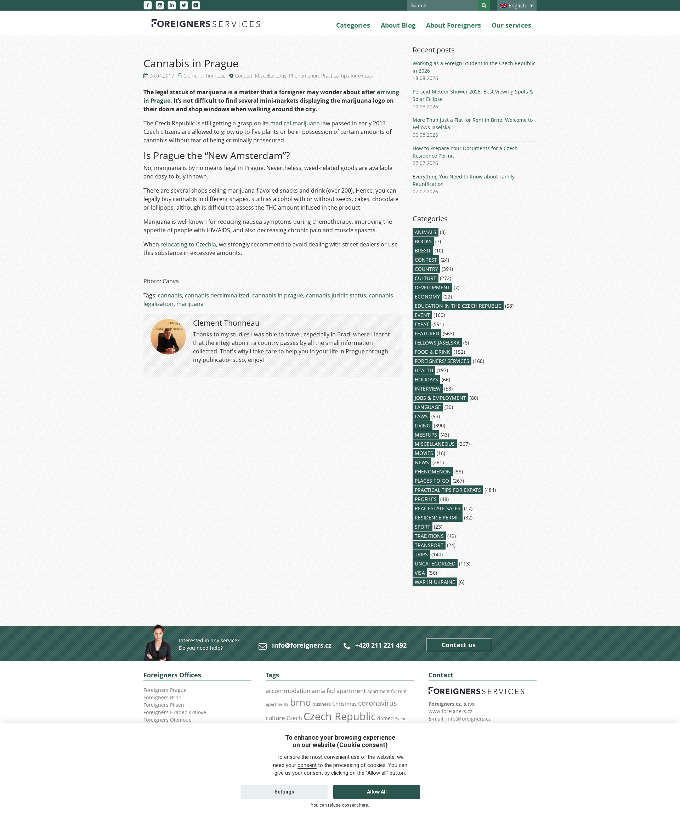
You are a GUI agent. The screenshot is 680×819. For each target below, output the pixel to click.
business (321, 704)
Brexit (423, 250)
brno (300, 702)
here (363, 805)
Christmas (344, 703)
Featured (427, 333)
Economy (427, 296)
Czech (294, 718)
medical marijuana (295, 123)
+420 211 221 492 (381, 645)
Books (423, 241)
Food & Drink (432, 351)
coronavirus (377, 703)
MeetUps (426, 434)
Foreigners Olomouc (167, 719)
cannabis (170, 295)
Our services (511, 25)
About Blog (398, 25)
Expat (422, 324)
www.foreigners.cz (450, 711)
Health (424, 370)
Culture (425, 278)
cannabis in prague (277, 295)
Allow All (377, 792)
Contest (244, 75)
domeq (385, 718)
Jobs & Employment (440, 397)
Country (426, 269)
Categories (353, 25)
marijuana (190, 304)
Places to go (432, 480)
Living (422, 425)
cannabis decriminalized (217, 295)
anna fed (323, 691)
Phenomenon (304, 75)
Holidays (426, 379)
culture (275, 717)
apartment (351, 691)
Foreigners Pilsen (163, 704)
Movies (424, 453)
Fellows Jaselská (437, 342)
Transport (429, 545)
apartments (277, 704)
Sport (422, 526)
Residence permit (437, 517)
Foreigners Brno (162, 697)
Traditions (429, 536)
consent (307, 765)
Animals (425, 232)
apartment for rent (387, 691)
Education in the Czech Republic (458, 305)
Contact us (459, 645)
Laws (421, 416)
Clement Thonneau (204, 75)
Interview (428, 388)
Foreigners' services (442, 361)
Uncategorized (435, 563)
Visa (420, 572)
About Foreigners (453, 25)
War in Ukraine (435, 582)
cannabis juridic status (336, 295)
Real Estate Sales (437, 508)
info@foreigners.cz (302, 645)
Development (432, 287)
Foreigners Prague (165, 690)
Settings (284, 792)
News (422, 462)
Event (422, 315)
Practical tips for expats (347, 75)
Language (428, 407)
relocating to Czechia (188, 244)
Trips (421, 554)
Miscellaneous (271, 75)
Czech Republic (340, 716)
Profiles (426, 499)
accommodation (288, 690)
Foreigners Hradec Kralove (174, 712)
